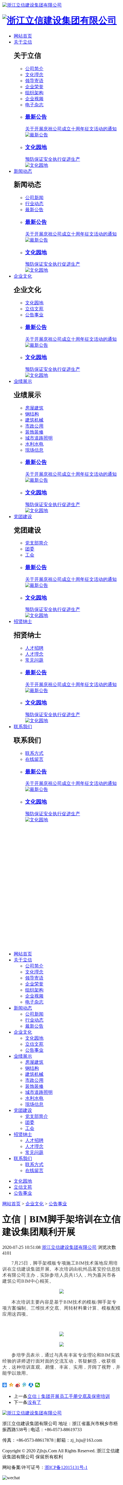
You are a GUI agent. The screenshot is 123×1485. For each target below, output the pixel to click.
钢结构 (32, 414)
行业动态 (34, 203)
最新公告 (34, 209)
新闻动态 (23, 171)
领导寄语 (34, 80)
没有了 (34, 1402)
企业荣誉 (34, 86)
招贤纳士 (23, 621)
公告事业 (34, 314)
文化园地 (34, 302)
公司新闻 (34, 197)
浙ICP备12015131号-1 (66, 1467)
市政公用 (34, 426)
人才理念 (34, 654)
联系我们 (23, 726)
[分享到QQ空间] (11, 1385)
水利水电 (34, 444)
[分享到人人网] (31, 1385)
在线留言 (34, 759)
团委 (29, 548)
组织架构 (34, 92)
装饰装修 (34, 432)
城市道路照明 (39, 438)
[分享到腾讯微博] (24, 1385)
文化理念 (34, 74)
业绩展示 (23, 381)
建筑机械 (34, 420)
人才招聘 (34, 648)
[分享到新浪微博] (17, 1385)
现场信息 (34, 450)
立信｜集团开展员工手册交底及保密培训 (68, 1396)
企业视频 (34, 98)
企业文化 (23, 276)
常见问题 (34, 660)
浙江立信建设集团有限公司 (69, 1247)
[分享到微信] (37, 1385)
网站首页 (23, 36)
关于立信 (23, 42)
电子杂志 (34, 104)
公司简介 (34, 68)
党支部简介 (36, 542)
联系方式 (34, 753)
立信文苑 (34, 308)
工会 (29, 555)
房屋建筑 (34, 407)
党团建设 (23, 516)
